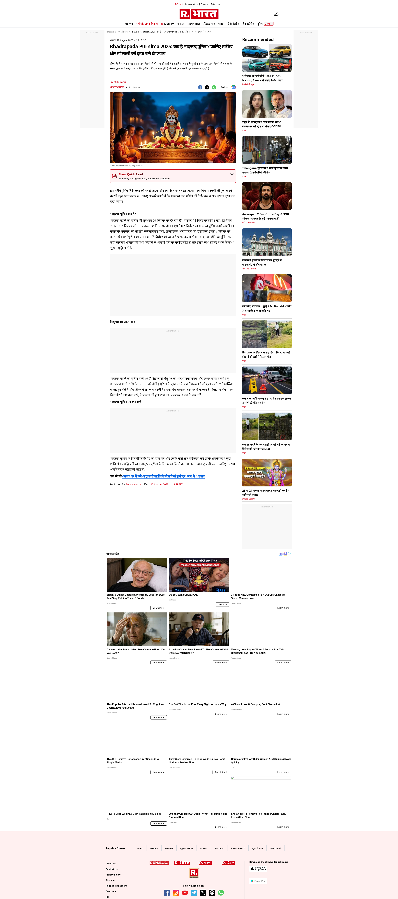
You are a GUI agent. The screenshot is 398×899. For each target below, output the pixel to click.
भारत (244, 130)
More (267, 23)
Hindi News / (111, 32)
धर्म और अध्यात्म (117, 87)
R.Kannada (215, 4)
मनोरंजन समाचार (248, 223)
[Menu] (274, 14)
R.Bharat (179, 4)
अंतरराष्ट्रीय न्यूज (249, 269)
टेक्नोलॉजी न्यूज (248, 84)
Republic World (191, 4)
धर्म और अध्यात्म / (125, 32)
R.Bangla (204, 4)
